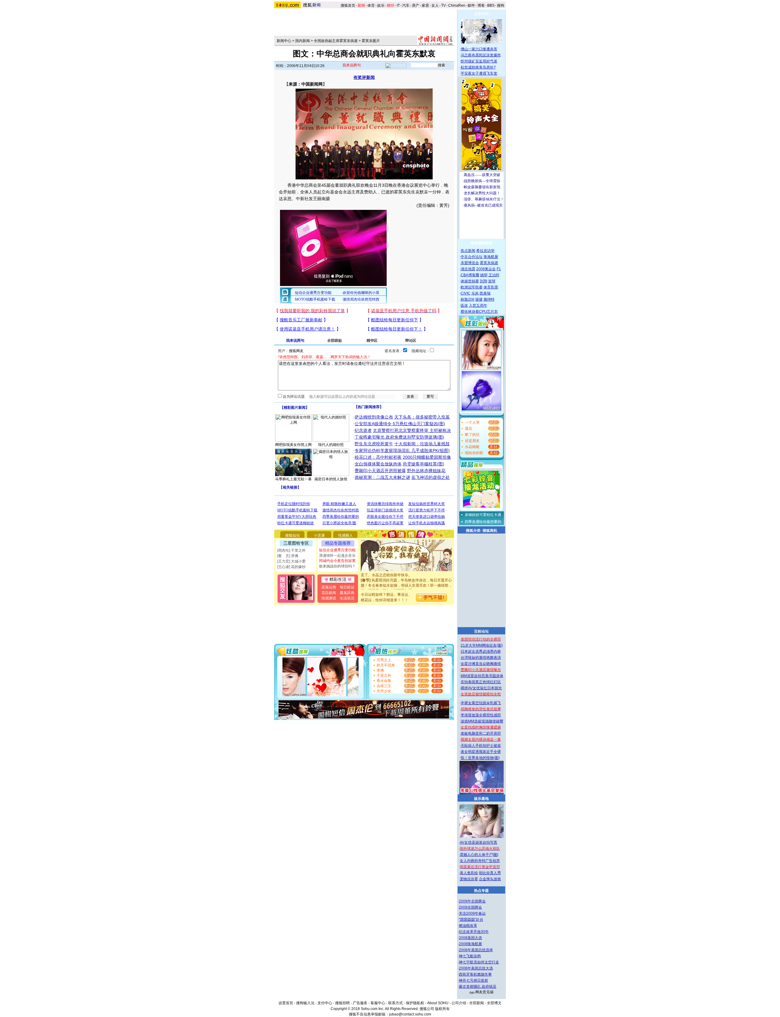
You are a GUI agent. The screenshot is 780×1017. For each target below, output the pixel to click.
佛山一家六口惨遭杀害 (479, 49)
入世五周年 (478, 305)
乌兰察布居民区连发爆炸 (481, 55)
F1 (499, 269)
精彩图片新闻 (295, 407)
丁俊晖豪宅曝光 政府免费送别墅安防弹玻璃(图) (399, 437)
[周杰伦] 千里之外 (291, 550)
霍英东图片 (371, 41)
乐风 (475, 293)
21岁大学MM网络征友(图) (482, 645)
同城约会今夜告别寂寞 (337, 561)
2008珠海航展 (470, 944)
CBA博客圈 (470, 275)
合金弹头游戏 (490, 879)
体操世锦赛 (470, 281)
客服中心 (377, 1003)
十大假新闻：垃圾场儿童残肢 (422, 443)
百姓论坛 (481, 631)
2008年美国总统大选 (476, 968)
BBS (491, 5)
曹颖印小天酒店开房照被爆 (380, 470)
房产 (415, 5)
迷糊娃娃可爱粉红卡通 (483, 515)
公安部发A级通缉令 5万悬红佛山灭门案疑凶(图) (400, 423)
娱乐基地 (481, 798)
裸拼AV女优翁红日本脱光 (481, 688)
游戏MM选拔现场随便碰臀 (482, 721)
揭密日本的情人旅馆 (330, 479)
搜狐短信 (292, 535)
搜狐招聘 (342, 1003)
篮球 (491, 281)
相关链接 (290, 487)
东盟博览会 (470, 263)
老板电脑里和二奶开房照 (481, 733)
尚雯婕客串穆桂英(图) (423, 463)
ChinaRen (456, 5)
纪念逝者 (363, 430)
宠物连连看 (469, 879)
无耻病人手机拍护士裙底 (481, 745)
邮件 (471, 5)
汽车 (406, 5)
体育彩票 (491, 287)
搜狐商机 (490, 530)
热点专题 (481, 890)
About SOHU (437, 1003)
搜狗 (501, 5)
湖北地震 (468, 269)
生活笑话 (347, 598)
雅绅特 (489, 299)
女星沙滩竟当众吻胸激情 (481, 664)
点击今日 (481, 14)
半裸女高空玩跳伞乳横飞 (481, 703)
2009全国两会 (470, 907)
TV (443, 5)
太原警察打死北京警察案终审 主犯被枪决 (412, 430)
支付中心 (324, 1003)
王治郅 (493, 275)
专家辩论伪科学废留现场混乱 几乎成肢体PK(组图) (402, 450)
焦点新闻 (468, 251)
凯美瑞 (485, 293)
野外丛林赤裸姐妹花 (426, 470)
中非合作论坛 (472, 257)
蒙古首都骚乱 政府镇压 (477, 986)
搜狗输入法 (305, 1003)
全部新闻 (476, 1003)
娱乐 (381, 5)
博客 (481, 5)
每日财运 (347, 587)
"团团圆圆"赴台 (471, 919)
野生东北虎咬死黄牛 (374, 443)
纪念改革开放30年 (474, 932)
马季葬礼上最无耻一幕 (293, 479)
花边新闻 (328, 593)
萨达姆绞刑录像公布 (374, 417)
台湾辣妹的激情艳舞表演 (481, 657)
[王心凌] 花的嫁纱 (291, 567)
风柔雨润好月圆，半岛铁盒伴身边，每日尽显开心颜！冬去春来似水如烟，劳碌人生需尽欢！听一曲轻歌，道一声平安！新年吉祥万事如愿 (406, 577)
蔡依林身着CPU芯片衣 (479, 311)
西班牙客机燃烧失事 (475, 974)
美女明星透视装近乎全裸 (481, 752)
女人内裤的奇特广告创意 (480, 861)
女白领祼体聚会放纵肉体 (378, 463)
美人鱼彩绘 (469, 873)
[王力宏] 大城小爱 (291, 561)
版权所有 (442, 1009)
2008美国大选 (470, 938)
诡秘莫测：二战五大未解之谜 (382, 477)
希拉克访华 (485, 251)
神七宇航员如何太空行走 (479, 962)
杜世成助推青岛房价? (478, 67)
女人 (435, 5)
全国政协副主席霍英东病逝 (336, 41)
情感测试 (328, 598)
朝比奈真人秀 (490, 873)
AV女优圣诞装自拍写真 (478, 842)
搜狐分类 (473, 530)
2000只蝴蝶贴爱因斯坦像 (427, 457)
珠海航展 (491, 257)
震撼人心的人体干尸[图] (479, 855)
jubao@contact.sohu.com (410, 1014)
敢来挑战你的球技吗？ (337, 566)
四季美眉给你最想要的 (483, 522)
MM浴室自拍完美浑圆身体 (482, 676)
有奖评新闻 (364, 77)
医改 (464, 305)
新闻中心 (284, 41)
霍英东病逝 (489, 263)
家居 (425, 5)
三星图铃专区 (296, 543)
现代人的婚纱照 (331, 445)
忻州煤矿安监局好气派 (479, 61)
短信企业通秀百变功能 (337, 550)
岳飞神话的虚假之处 (430, 477)
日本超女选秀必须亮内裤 (481, 651)
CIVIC (465, 293)
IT (398, 5)
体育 (371, 5)
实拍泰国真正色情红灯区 (481, 682)
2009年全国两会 (472, 901)
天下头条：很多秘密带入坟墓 (422, 417)
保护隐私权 (415, 1003)
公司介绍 (459, 1003)
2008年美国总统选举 (476, 950)
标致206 (467, 299)
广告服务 (360, 1003)
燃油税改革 (468, 925)
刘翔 (483, 281)
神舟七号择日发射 (473, 980)
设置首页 (285, 1003)
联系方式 (395, 1003)
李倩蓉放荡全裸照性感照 (481, 715)
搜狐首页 (348, 5)
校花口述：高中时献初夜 (378, 457)
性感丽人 (345, 535)
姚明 (484, 275)
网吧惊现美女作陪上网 (293, 445)
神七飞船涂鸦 (470, 956)
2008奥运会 (486, 269)
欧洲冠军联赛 (472, 287)
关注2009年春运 (472, 913)
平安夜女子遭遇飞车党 (479, 73)
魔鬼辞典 (347, 593)
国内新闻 (302, 41)
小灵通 (319, 535)
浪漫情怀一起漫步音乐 (337, 555)
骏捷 (479, 299)
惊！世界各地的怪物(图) (480, 758)
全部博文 (494, 1003)
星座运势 (328, 587)
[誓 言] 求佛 (287, 556)
